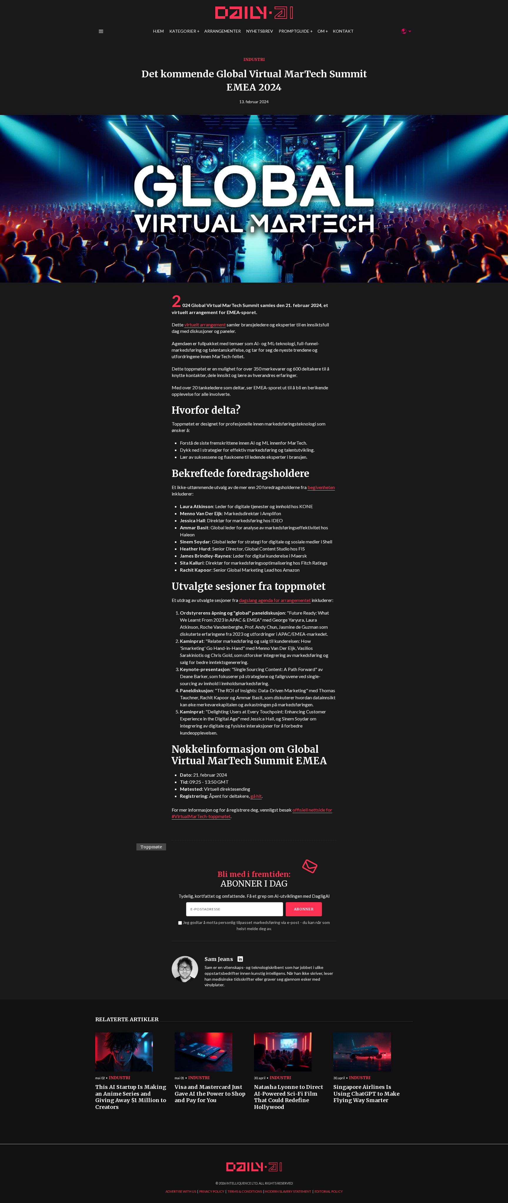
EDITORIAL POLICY (329, 1191)
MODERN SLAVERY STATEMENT (288, 1191)
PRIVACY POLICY (211, 1191)
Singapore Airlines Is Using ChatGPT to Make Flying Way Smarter (366, 1094)
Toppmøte (151, 847)
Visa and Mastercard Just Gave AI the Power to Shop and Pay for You (210, 1094)
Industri (254, 59)
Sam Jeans (219, 959)
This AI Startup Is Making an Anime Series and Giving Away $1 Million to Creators (130, 1097)
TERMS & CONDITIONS (245, 1191)
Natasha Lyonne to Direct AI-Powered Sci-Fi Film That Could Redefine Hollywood (288, 1097)
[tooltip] (241, 959)
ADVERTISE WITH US (181, 1191)
